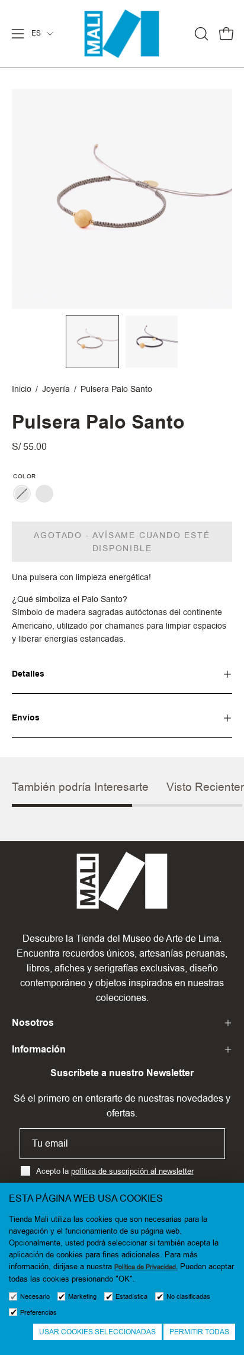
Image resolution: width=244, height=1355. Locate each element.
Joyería (56, 389)
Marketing (82, 1296)
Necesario (35, 1296)
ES (36, 33)
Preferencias (38, 1312)
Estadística (131, 1296)
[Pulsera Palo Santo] (92, 341)
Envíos (26, 718)
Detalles (28, 674)
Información (39, 1049)
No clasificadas (188, 1296)
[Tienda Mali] (122, 34)
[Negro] (44, 494)
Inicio (21, 389)
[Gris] (22, 494)
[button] (200, 33)
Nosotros (33, 1022)
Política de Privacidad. (146, 1267)
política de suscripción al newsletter (132, 1171)
